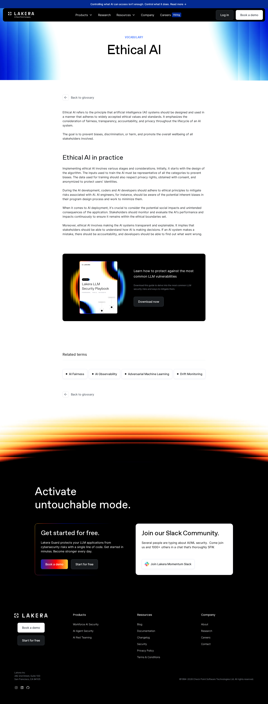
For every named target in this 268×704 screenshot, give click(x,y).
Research (104, 15)
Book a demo (249, 15)
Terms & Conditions (148, 657)
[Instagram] (16, 687)
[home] (21, 15)
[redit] (28, 687)
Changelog (143, 637)
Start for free (84, 564)
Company (147, 15)
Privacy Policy (145, 650)
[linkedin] (22, 687)
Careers (205, 637)
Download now (148, 301)
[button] (84, 14)
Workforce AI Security (86, 624)
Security (142, 644)
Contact (206, 644)
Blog (139, 624)
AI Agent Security (83, 630)
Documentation (146, 630)
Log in (224, 15)
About (204, 624)
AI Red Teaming (82, 637)
